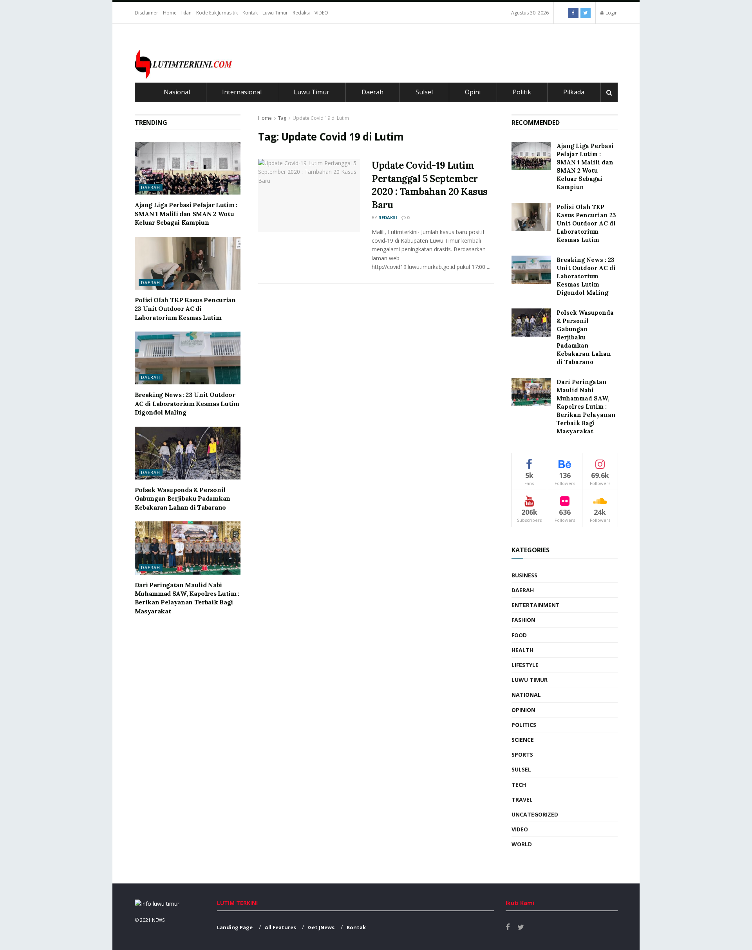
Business (524, 575)
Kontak (250, 12)
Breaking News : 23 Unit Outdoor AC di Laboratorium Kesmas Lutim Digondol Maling (187, 403)
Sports (522, 754)
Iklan (186, 12)
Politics (524, 724)
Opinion (523, 710)
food (519, 635)
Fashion (523, 620)
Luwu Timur (275, 12)
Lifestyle (525, 665)
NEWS (158, 920)
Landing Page (235, 927)
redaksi (387, 217)
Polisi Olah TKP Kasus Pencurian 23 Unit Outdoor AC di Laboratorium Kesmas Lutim (185, 308)
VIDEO (321, 12)
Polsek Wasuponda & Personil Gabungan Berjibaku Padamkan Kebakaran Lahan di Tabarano (182, 498)
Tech (519, 784)
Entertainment (536, 605)
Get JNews (321, 927)
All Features (280, 927)
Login (611, 12)
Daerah (372, 92)
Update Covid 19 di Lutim (321, 118)
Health (522, 650)
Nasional (177, 92)
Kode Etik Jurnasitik (217, 12)
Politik (522, 92)
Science (523, 739)
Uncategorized (535, 814)
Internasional (242, 92)
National (526, 694)
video (520, 829)
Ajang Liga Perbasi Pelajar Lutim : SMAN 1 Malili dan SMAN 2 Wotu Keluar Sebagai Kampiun (186, 213)
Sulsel (424, 92)
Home (170, 12)
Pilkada (573, 92)
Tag (282, 118)
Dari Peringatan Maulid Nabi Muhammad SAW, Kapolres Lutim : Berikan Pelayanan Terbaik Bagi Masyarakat (586, 406)
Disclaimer (146, 12)
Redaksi (301, 12)
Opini (473, 92)
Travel (522, 799)
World (522, 844)
